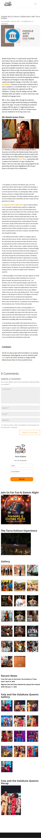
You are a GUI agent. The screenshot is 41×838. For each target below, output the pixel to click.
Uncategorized (26, 21)
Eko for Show (22, 159)
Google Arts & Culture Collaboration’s (13, 205)
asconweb (6, 21)
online (4, 357)
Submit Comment (29, 432)
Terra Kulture (6, 84)
